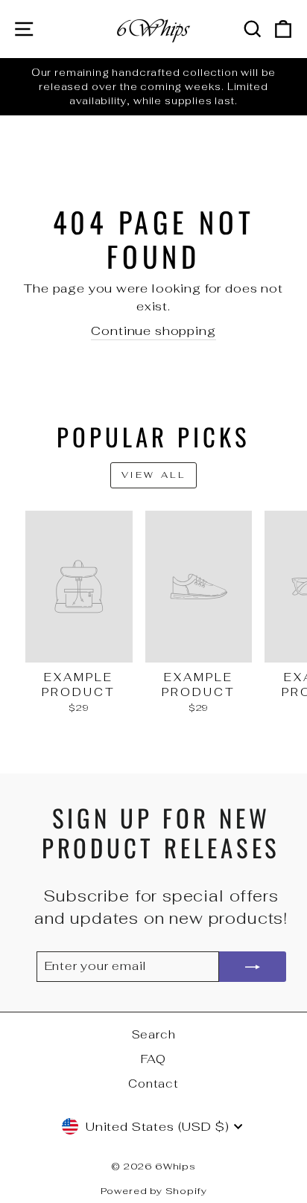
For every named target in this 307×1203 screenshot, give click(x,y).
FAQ (153, 1059)
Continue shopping (153, 330)
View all (153, 475)
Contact (153, 1083)
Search (154, 1034)
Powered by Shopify (154, 1190)
